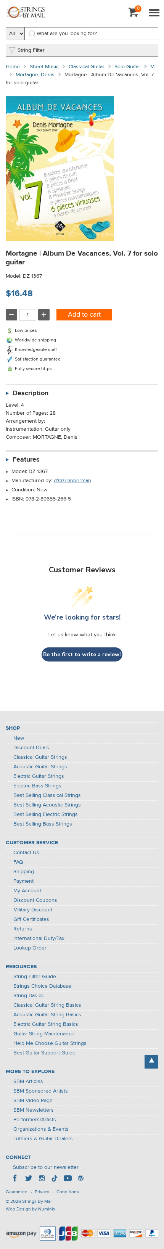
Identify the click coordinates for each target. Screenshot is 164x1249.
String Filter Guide (34, 976)
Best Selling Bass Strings (42, 824)
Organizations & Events (41, 1129)
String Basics (28, 995)
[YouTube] (67, 1179)
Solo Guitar (127, 66)
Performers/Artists (34, 1119)
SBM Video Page (33, 1100)
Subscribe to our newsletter (46, 1167)
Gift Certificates (31, 919)
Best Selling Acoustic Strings (47, 805)
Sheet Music (44, 66)
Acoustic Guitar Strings (40, 766)
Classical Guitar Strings (40, 757)
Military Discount (32, 910)
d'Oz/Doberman (72, 480)
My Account (27, 890)
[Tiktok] (54, 1179)
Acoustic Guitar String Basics (47, 1014)
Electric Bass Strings (37, 786)
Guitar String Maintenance (43, 1034)
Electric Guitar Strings (38, 776)
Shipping (23, 871)
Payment (23, 881)
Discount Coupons (35, 900)
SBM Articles (28, 1081)
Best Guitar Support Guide (44, 1053)
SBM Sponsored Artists (40, 1091)
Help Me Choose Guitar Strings (50, 1043)
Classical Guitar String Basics (47, 1005)
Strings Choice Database (42, 986)
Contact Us (26, 852)
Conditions (67, 1192)
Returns (22, 929)
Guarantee (16, 1192)
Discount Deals (31, 747)
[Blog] (80, 1179)
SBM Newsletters (33, 1110)
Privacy (42, 1192)
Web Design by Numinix (30, 1209)
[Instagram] (41, 1179)
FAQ (18, 862)
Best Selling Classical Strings (47, 795)
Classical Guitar (87, 66)
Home (13, 66)
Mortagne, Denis (35, 74)
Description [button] (30, 393)
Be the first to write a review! (82, 654)
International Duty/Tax (38, 938)
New (18, 738)
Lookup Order (30, 948)
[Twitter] (28, 1179)
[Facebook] (15, 1179)
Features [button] (26, 459)
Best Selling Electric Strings (45, 814)
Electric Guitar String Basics (45, 1024)
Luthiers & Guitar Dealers (43, 1138)
